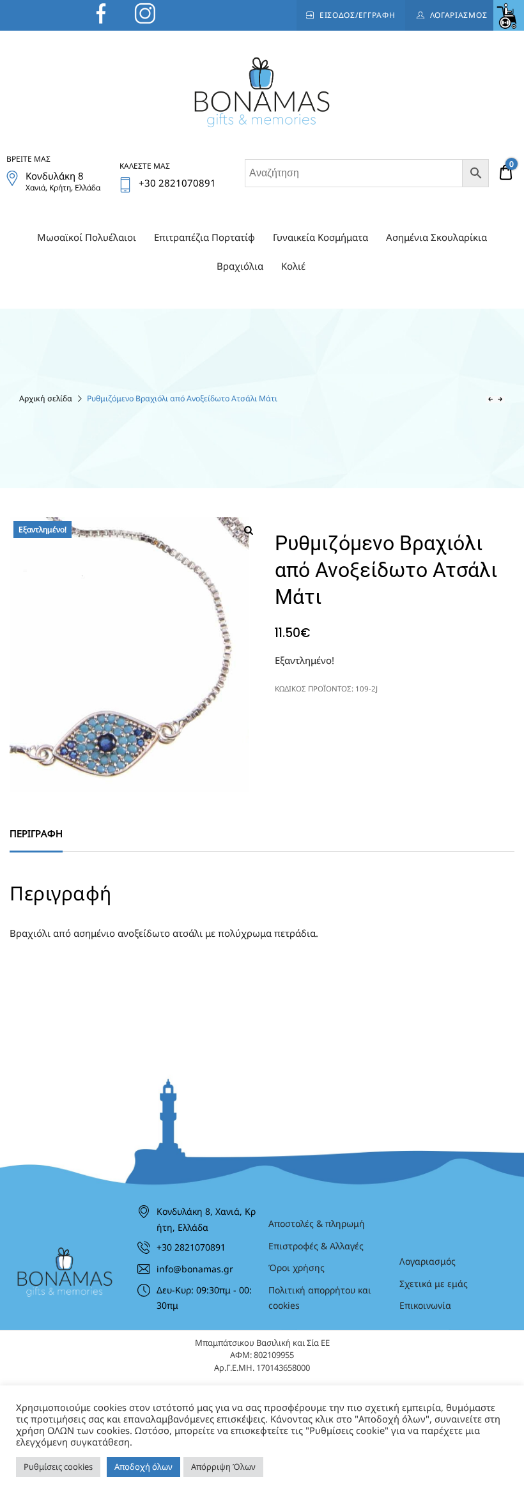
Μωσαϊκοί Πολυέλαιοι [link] (86, 237)
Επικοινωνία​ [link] (425, 1305)
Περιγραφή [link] (36, 833)
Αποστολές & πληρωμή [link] (316, 1223)
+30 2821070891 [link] (191, 1247)
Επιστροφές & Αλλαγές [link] (316, 1246)
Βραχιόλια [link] (240, 265)
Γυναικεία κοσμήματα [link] (320, 237)
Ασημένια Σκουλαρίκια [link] (436, 237)
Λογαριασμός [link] (459, 15)
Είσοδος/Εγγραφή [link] (358, 15)
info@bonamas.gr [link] (195, 1269)
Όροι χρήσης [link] (296, 1267)
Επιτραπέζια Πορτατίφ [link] (204, 237)
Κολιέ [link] (293, 265)
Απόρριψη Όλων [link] (223, 1466)
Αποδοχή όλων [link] (143, 1466)
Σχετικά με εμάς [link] (433, 1283)
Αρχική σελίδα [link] (45, 398)
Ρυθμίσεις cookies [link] (58, 1466)
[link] (508, 15)
